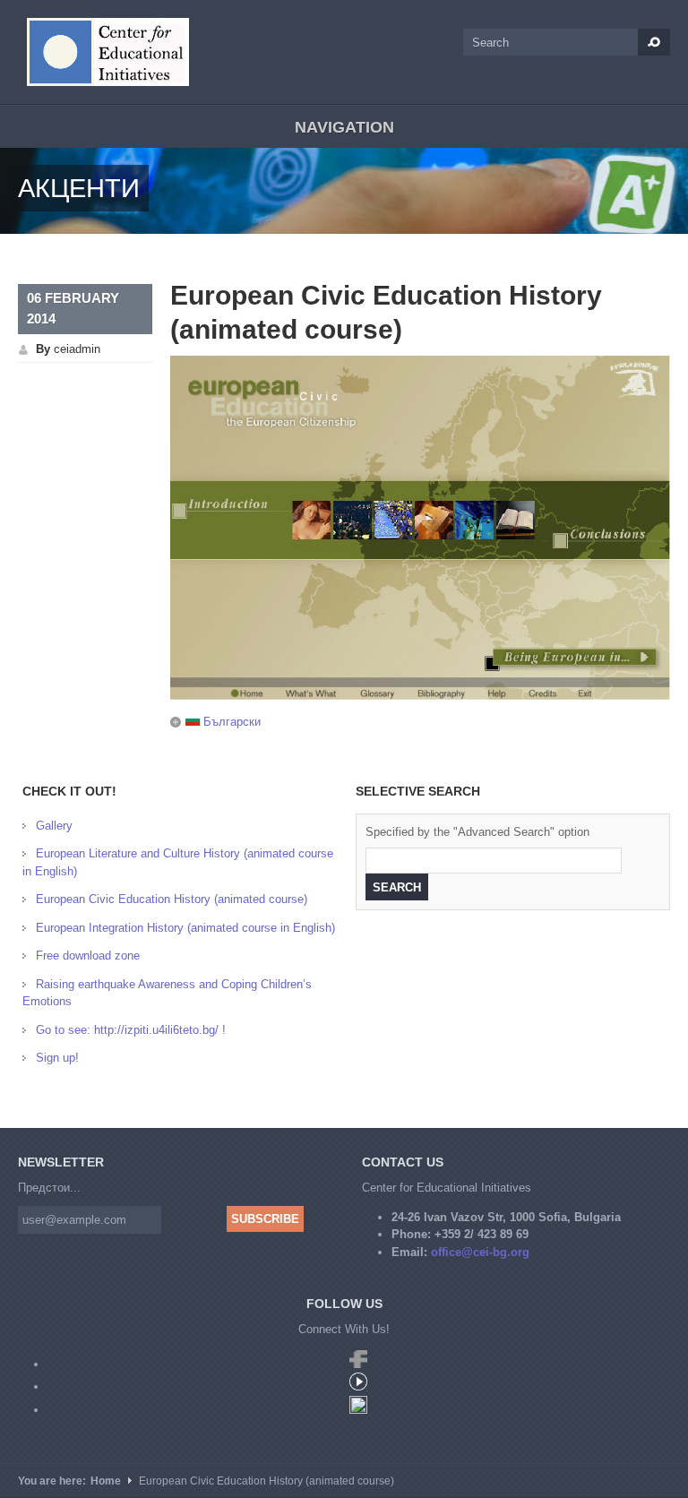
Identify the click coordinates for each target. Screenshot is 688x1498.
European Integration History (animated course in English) (185, 927)
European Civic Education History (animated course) (171, 899)
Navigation (344, 127)
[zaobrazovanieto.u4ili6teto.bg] (358, 1409)
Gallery (54, 825)
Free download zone (88, 955)
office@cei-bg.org (480, 1252)
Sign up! (57, 1057)
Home (105, 1481)
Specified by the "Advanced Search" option (477, 832)
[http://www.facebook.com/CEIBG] (358, 1364)
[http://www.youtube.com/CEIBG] (358, 1386)
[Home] (108, 52)
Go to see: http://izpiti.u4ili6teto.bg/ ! (131, 1030)
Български (230, 721)
